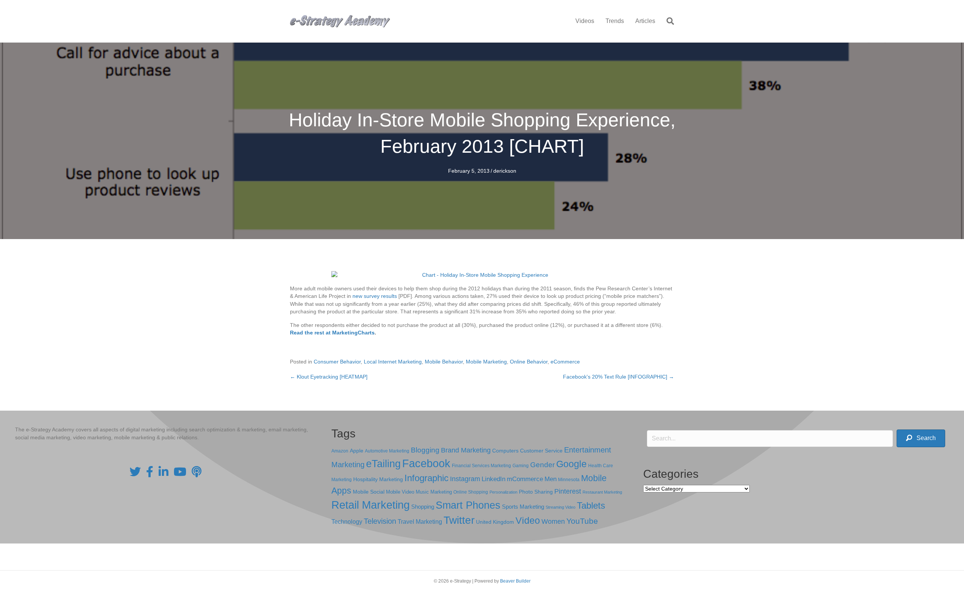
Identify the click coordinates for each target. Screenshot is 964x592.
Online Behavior (529, 362)
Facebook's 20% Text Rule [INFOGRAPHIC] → (618, 377)
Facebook (426, 463)
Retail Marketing (370, 504)
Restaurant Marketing (602, 492)
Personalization (503, 492)
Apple (356, 451)
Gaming (521, 465)
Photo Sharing (536, 492)
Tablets (591, 505)
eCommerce (565, 362)
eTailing (383, 463)
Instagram (465, 479)
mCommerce (525, 479)
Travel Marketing (420, 521)
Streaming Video (560, 507)
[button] (921, 438)
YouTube (582, 521)
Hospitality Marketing (378, 479)
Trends (615, 21)
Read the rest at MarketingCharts (332, 333)
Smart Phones (468, 505)
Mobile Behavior (444, 362)
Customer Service (541, 451)
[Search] (667, 21)
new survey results (374, 296)
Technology (346, 521)
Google (571, 464)
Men (551, 479)
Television (380, 521)
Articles (645, 21)
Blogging (425, 450)
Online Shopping (470, 492)
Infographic (426, 478)
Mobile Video (400, 492)
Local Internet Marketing (393, 362)
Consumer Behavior (337, 362)
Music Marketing (434, 492)
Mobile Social (368, 492)
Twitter (459, 520)
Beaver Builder (515, 581)
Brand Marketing (466, 450)
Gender (542, 465)
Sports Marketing (523, 507)
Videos (584, 21)
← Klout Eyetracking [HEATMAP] (329, 377)
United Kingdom (495, 522)
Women (553, 521)
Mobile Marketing (486, 362)
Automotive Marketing (387, 451)
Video (528, 520)
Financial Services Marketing (481, 465)
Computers (505, 451)
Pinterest (567, 491)
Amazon (339, 451)
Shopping (422, 507)
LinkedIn (493, 479)
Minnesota (569, 479)
